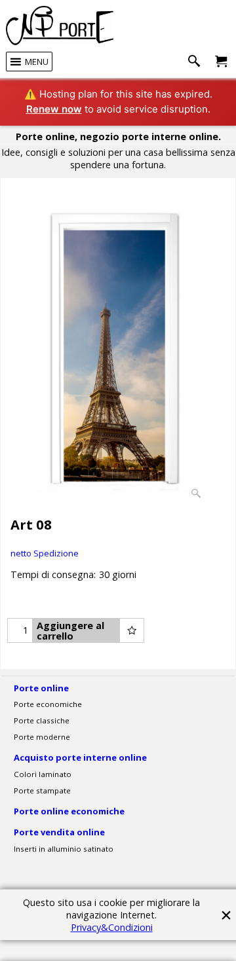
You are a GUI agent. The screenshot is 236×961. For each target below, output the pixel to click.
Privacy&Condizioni (112, 927)
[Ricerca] (197, 62)
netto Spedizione (44, 553)
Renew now (54, 109)
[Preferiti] (132, 630)
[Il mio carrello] (221, 62)
